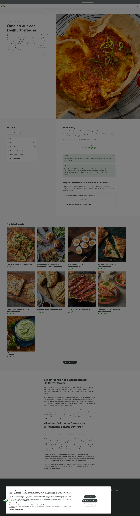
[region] (58, 500)
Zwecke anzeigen (90, 504)
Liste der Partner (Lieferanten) (16, 509)
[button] (5, 500)
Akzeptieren (90, 496)
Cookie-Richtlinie (25, 500)
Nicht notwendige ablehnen (90, 500)
